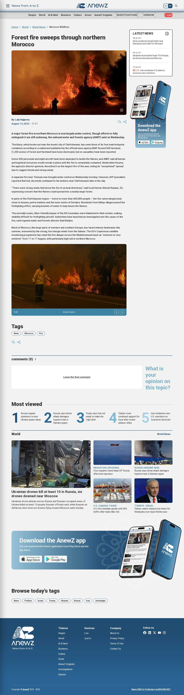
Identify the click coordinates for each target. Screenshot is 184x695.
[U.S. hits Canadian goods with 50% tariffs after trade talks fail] (112, 490)
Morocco (29, 333)
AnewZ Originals (103, 15)
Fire (41, 333)
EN (170, 6)
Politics (28, 601)
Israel (40, 601)
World (42, 15)
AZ (166, 6)
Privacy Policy (117, 638)
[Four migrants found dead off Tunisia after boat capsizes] (112, 452)
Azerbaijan (100, 601)
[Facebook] (144, 633)
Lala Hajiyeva (22, 119)
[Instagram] (164, 633)
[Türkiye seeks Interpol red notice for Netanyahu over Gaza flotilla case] (153, 490)
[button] (116, 312)
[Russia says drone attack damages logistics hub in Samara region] (153, 452)
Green (88, 15)
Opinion (148, 15)
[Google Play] (158, 142)
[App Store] (144, 142)
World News (39, 27)
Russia (77, 601)
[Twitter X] (154, 633)
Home (15, 27)
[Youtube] (159, 633)
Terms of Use (116, 643)
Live (86, 633)
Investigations (127, 15)
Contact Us (115, 648)
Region (32, 15)
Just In (87, 638)
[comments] (119, 122)
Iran (88, 601)
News (16, 333)
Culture (78, 15)
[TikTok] (169, 633)
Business (66, 15)
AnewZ (26, 689)
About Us (114, 633)
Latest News (143, 33)
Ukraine (64, 601)
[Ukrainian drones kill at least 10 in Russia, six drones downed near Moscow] (51, 464)
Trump (52, 601)
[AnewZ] (23, 638)
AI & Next (53, 15)
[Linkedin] (149, 633)
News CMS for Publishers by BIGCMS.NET (151, 689)
